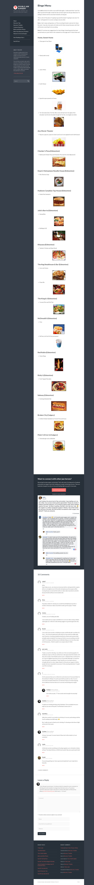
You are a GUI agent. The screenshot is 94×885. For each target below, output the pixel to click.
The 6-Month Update (42, 853)
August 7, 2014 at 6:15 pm (48, 650)
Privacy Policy (55, 882)
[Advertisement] (47, 462)
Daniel (43, 757)
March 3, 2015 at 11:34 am (48, 582)
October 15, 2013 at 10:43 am (53, 691)
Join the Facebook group (59, 490)
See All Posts (16, 41)
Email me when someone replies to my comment (50, 814)
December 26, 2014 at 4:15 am (48, 614)
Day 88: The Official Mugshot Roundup (46, 861)
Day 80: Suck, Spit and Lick (43, 873)
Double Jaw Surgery (23, 7)
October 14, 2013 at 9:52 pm (48, 674)
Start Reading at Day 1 (18, 37)
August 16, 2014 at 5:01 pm (48, 630)
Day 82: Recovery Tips (42, 871)
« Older (43, 770)
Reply (43, 595)
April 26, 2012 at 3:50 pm (47, 714)
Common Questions (18, 27)
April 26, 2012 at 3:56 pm (47, 702)
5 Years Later (40, 847)
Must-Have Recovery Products (20, 31)
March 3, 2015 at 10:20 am (48, 601)
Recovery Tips (16, 23)
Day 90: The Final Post (43, 858)
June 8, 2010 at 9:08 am (47, 758)
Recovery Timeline (17, 25)
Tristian (62, 847)
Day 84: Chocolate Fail (42, 868)
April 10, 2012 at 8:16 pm (47, 745)
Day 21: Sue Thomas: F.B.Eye (71, 847)
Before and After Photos (19, 29)
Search (28, 80)
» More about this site (18, 73)
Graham (48, 689)
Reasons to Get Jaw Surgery (20, 33)
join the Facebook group (48, 791)
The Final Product (41, 850)
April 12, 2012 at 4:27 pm (47, 732)
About (14, 21)
